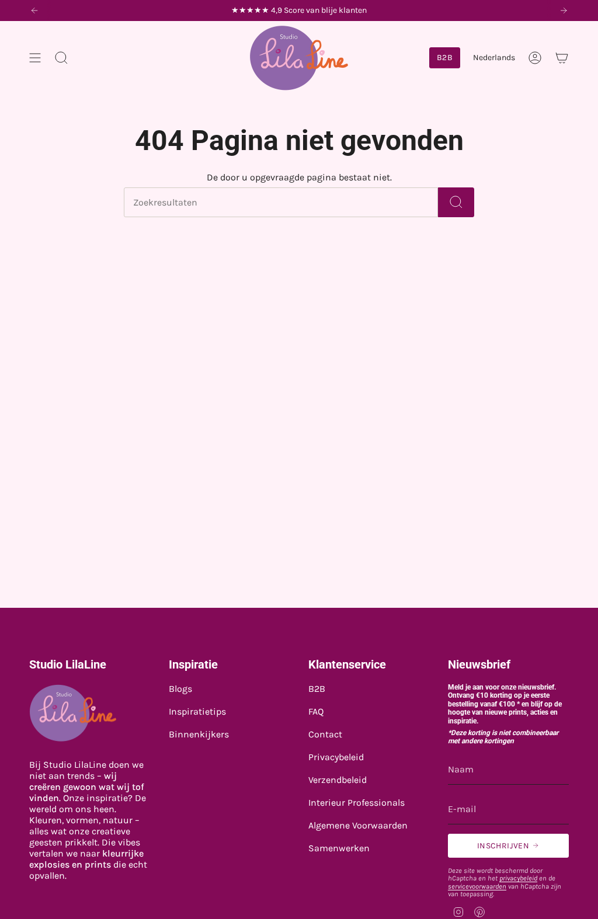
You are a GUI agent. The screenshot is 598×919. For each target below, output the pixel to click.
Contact (325, 734)
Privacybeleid (336, 757)
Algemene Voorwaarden (358, 825)
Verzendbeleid (337, 779)
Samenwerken (339, 848)
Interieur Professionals (356, 802)
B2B (316, 688)
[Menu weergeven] (35, 58)
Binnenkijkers (199, 734)
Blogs (180, 688)
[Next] (563, 10)
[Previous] (34, 10)
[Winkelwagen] (561, 58)
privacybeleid (518, 878)
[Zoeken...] (456, 202)
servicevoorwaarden (477, 886)
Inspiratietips (197, 711)
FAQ (316, 711)
